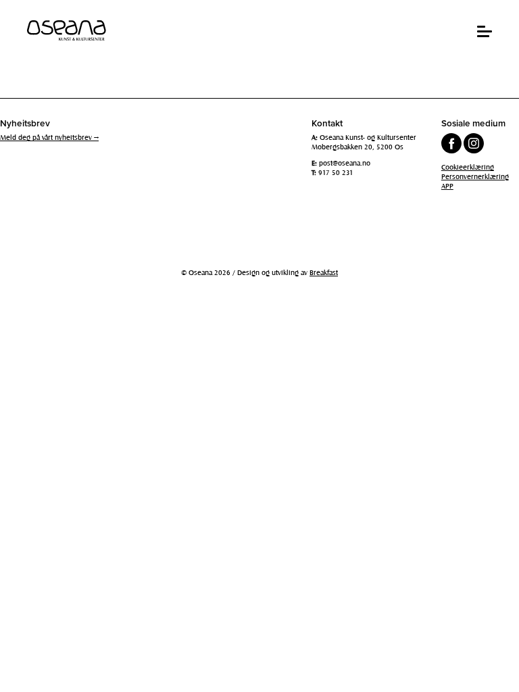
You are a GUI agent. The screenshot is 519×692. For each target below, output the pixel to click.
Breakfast (324, 272)
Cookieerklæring (467, 167)
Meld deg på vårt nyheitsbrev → (49, 137)
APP (447, 186)
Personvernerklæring (475, 176)
